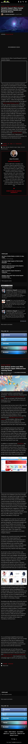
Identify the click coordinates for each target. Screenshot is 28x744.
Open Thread (12, 731)
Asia (4, 147)
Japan (19, 147)
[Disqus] (14, 212)
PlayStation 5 (21, 6)
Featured (5, 663)
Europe (7, 147)
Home (5, 731)
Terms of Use (21, 733)
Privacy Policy (14, 735)
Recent (6, 285)
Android (3, 6)
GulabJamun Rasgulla (11, 290)
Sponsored (10, 663)
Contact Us (13, 733)
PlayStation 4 (14, 6)
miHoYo (23, 147)
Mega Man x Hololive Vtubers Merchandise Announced (12, 317)
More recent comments (6, 324)
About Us (6, 733)
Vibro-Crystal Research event (11, 103)
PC (10, 6)
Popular (10, 285)
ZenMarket (21, 443)
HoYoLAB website (17, 132)
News (8, 6)
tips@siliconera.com (16, 742)
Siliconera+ (20, 731)
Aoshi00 (8, 300)
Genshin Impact (13, 147)
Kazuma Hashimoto (10, 14)
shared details (9, 34)
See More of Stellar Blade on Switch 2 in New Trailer (12, 296)
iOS (6, 6)
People (2, 285)
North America (5, 148)
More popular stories (7, 280)
